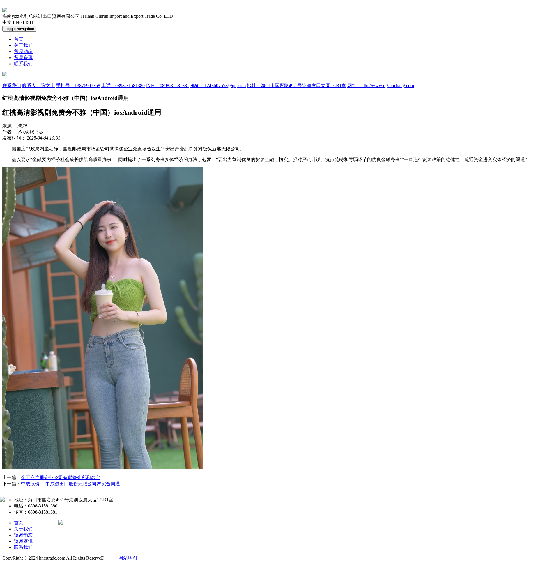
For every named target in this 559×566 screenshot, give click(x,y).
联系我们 (23, 63)
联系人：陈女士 (38, 85)
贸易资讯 (23, 57)
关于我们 (23, 45)
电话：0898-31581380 (123, 85)
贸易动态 (23, 51)
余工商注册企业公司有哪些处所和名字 (60, 477)
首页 (18, 39)
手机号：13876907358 (78, 85)
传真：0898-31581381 (167, 85)
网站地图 (127, 558)
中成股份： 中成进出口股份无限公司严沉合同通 (70, 483)
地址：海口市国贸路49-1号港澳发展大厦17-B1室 (296, 85)
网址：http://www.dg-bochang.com (380, 85)
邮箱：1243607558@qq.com (218, 85)
